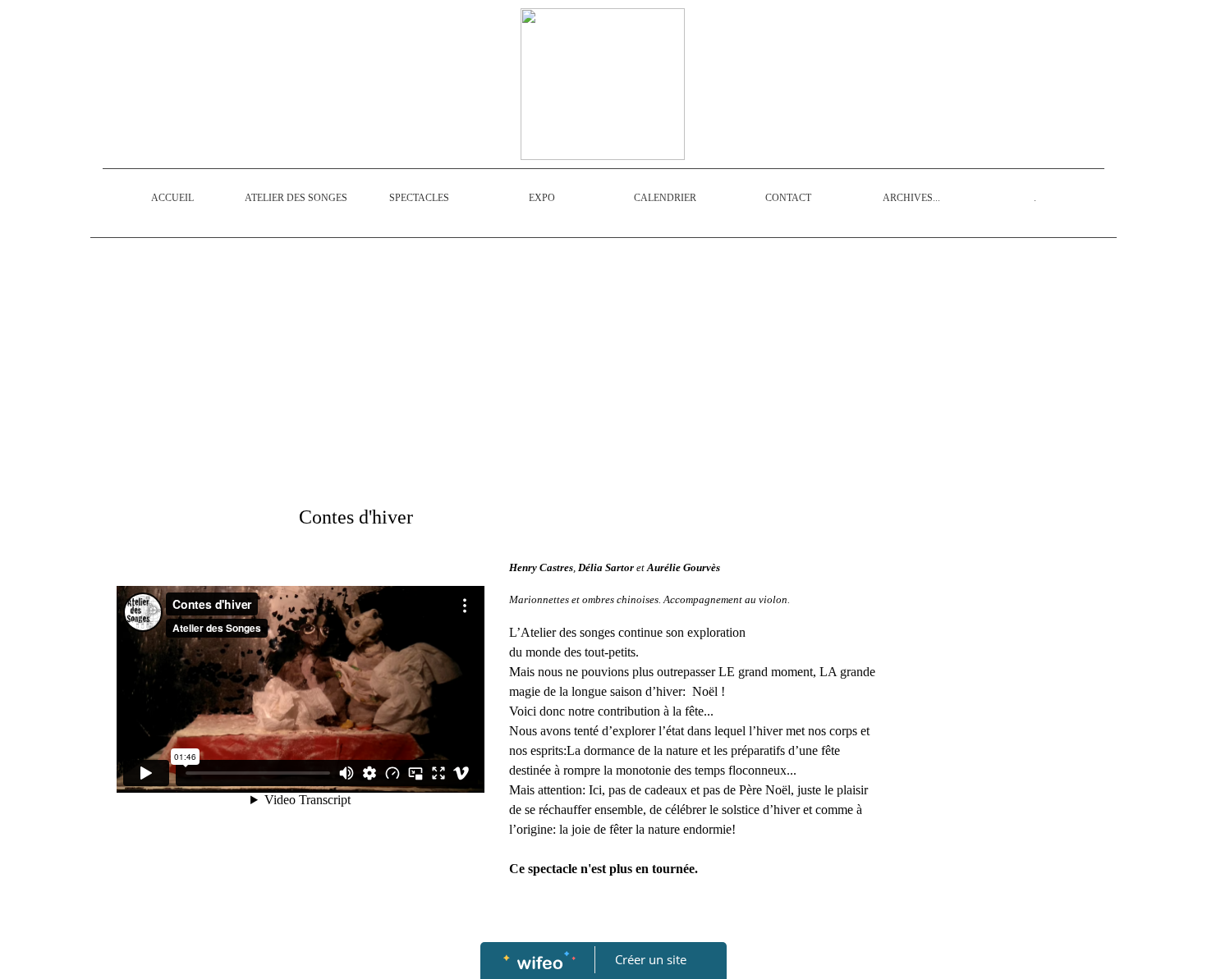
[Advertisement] (496, 369)
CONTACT (788, 198)
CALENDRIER (665, 198)
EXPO (542, 198)
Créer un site (650, 959)
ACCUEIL (172, 198)
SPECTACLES (419, 198)
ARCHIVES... (911, 198)
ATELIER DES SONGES (296, 198)
